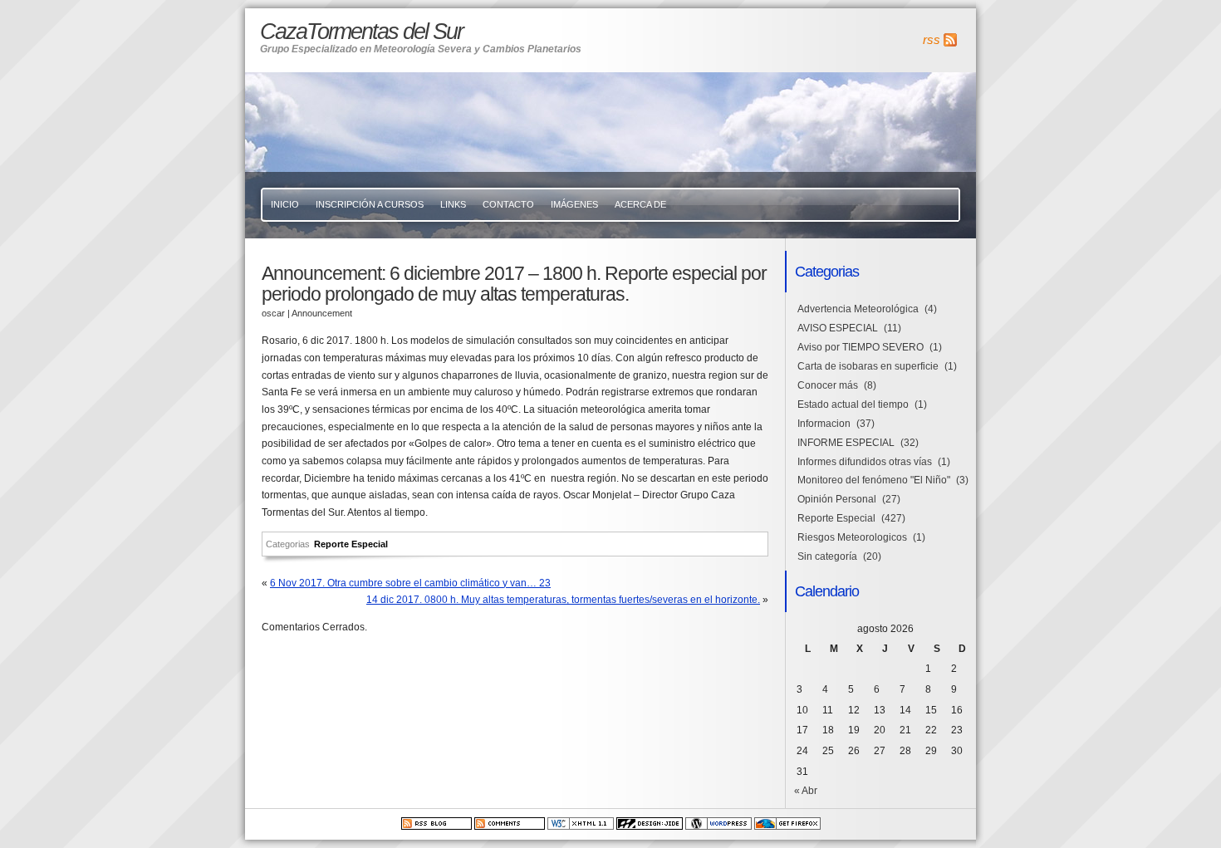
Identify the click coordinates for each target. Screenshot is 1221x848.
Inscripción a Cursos (370, 204)
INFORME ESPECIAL (846, 443)
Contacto (508, 204)
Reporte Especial (351, 544)
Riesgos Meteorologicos (852, 537)
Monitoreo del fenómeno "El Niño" (873, 480)
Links (453, 204)
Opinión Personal (836, 499)
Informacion (824, 423)
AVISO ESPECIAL (837, 328)
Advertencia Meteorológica (858, 309)
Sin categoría (827, 556)
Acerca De (640, 204)
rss (931, 40)
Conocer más (827, 385)
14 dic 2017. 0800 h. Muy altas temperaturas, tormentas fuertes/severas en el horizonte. (563, 599)
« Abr (805, 791)
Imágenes (574, 204)
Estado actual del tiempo (853, 404)
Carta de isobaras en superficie (868, 366)
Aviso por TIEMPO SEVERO (860, 347)
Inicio (285, 204)
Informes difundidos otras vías (864, 462)
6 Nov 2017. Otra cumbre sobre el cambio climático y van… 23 (410, 583)
